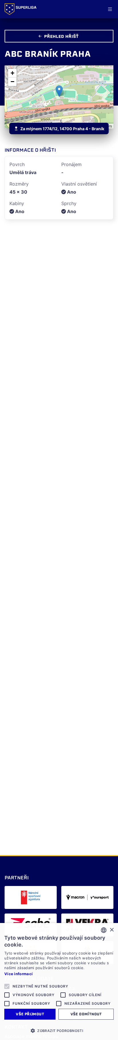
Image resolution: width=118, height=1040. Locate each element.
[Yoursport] (87, 897)
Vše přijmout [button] (30, 1014)
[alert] (59, 981)
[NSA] (31, 897)
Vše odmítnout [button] (86, 1014)
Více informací (18, 973)
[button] (59, 91)
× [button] (111, 930)
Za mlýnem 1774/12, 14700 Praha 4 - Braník (62, 128)
